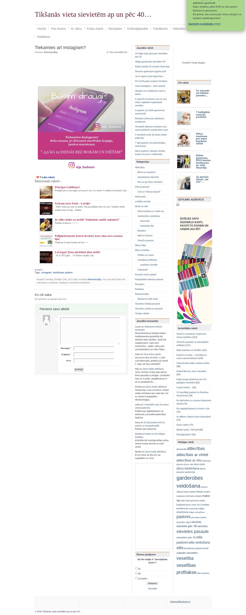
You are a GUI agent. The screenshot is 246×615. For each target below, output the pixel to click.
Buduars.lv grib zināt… (149, 299)
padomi (183, 517)
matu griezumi (192, 500)
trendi (206, 548)
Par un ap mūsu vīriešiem (150, 182)
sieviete (196, 522)
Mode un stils (141, 206)
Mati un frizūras (145, 235)
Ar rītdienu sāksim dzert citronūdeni (193, 416)
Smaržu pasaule (146, 240)
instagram (46, 272)
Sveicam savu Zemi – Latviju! (72, 203)
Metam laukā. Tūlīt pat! (187, 429)
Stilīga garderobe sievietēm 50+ (150, 61)
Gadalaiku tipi (147, 226)
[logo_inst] (72, 167)
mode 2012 (196, 505)
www (68, 360)
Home (41, 28)
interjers (204, 487)
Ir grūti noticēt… (184, 387)
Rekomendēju (51, 52)
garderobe (190, 472)
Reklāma (43, 37)
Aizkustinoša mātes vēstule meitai (192, 363)
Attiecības (140, 167)
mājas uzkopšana (197, 512)
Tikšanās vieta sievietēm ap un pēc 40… (93, 14)
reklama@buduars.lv (180, 601)
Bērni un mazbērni (147, 172)
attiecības (196, 448)
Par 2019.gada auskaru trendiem (151, 81)
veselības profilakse (147, 260)
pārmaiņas (195, 517)
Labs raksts (48, 177)
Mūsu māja (140, 245)
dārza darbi (199, 464)
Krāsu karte (95, 28)
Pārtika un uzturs (146, 255)
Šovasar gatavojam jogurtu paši (150, 71)
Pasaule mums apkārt (145, 274)
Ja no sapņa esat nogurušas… (150, 76)
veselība (185, 558)
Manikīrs (142, 230)
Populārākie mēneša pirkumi (149, 279)
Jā (139, 569)
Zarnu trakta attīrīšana (153, 369)
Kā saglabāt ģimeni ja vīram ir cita (192, 408)
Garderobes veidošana (149, 216)
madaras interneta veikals (189, 496)
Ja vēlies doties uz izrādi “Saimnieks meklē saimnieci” (87, 219)
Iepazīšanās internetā (148, 177)
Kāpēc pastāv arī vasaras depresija (152, 66)
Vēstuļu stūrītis (142, 313)
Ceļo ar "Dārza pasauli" (149, 192)
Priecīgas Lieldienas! (67, 187)
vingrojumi (143, 269)
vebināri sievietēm (187, 552)
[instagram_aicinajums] (81, 123)
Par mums (58, 28)
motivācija (193, 508)
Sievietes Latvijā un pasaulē (149, 308)
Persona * (66, 348)
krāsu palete (190, 492)
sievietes (202, 526)
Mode (188, 505)
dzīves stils (188, 464)
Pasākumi (160, 28)
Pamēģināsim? (183, 434)
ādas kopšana (203, 573)
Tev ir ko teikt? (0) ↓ (119, 52)
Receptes (115, 28)
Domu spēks (182, 425)
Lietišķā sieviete (143, 201)
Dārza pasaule (142, 187)
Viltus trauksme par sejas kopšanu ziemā (201, 138)
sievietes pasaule (192, 531)
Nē (139, 573)
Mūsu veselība (142, 250)
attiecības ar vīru (189, 460)
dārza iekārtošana (187, 468)
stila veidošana (199, 542)
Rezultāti (152, 588)
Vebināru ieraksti (184, 28)
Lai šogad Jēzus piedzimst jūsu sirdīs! (77, 252)
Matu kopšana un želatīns (189, 350)
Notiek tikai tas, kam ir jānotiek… (192, 371)
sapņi (188, 522)
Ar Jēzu (76, 28)
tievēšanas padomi (63, 272)
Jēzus (179, 491)
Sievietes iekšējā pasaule (147, 304)
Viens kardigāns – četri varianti (150, 86)
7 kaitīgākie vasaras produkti (203, 114)
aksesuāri (145, 221)
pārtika (203, 517)
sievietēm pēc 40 (186, 537)
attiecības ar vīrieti (192, 454)
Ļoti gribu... (143, 578)
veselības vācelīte (149, 265)
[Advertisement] (81, 71)
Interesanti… (141, 196)
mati (182, 500)
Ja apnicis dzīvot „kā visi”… (202, 179)
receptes (180, 522)
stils (179, 548)
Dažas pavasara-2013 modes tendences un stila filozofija (203, 161)
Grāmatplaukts (137, 28)
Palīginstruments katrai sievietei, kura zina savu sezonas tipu (89, 237)
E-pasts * (66, 354)
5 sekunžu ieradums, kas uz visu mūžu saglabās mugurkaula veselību (151, 102)
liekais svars (203, 491)
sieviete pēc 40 (186, 526)
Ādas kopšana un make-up (151, 211)
